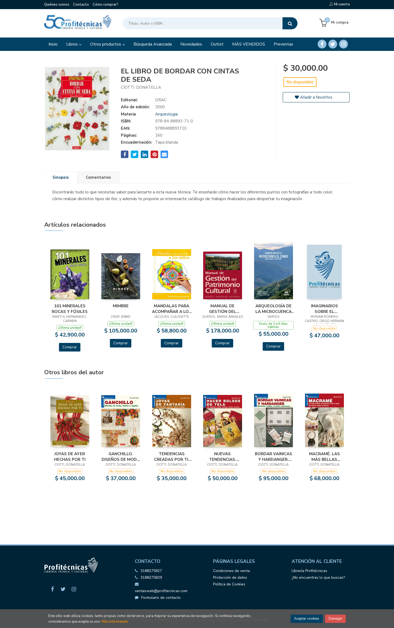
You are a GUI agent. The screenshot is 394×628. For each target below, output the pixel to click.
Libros (72, 44)
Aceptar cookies (306, 618)
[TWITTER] (332, 44)
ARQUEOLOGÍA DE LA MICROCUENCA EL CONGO (273, 308)
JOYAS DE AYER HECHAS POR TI (70, 456)
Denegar (335, 618)
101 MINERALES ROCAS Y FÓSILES (70, 308)
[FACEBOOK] (322, 44)
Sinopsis (61, 177)
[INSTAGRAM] (343, 44)
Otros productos (106, 44)
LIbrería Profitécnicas (309, 570)
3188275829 (151, 577)
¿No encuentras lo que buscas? (318, 577)
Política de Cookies (229, 584)
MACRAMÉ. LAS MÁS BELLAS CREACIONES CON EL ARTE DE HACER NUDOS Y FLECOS (324, 456)
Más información (115, 621)
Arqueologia (166, 114)
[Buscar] (290, 23)
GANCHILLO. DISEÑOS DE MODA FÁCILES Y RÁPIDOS (120, 456)
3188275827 (151, 570)
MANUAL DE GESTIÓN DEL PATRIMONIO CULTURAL (222, 308)
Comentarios (98, 177)
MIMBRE (121, 306)
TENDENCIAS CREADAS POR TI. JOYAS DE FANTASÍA (171, 456)
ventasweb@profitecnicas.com (161, 590)
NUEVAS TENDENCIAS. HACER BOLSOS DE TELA (222, 456)
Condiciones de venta (231, 570)
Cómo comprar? (105, 4)
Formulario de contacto (161, 597)
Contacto (81, 4)
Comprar (69, 347)
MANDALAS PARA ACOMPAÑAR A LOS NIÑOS (171, 308)
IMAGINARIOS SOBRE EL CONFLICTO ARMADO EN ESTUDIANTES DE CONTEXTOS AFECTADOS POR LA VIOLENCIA (324, 308)
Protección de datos (230, 577)
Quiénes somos (56, 4)
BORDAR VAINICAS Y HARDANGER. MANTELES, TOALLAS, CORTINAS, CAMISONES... (273, 456)
